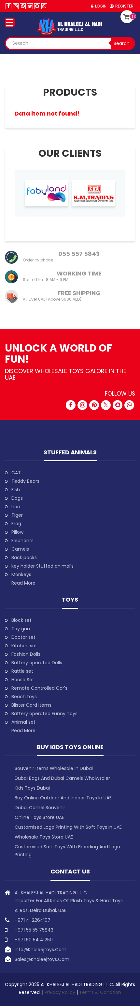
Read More (23, 583)
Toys (70, 599)
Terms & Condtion (100, 992)
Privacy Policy (61, 992)
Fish (15, 489)
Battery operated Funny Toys (44, 713)
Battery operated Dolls (36, 662)
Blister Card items (31, 705)
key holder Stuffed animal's (42, 566)
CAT (16, 472)
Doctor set (23, 637)
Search (122, 43)
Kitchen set (24, 645)
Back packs (24, 557)
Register (124, 6)
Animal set (23, 722)
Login (100, 6)
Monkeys (21, 574)
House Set (22, 679)
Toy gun (20, 628)
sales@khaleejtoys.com (42, 959)
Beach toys (24, 696)
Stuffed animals (70, 452)
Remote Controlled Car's (39, 688)
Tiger (17, 515)
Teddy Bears (25, 481)
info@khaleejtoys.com (40, 949)
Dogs (17, 498)
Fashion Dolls (25, 654)
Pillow (17, 532)
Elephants (22, 540)
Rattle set (22, 671)
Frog (16, 523)
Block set (21, 620)
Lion (15, 506)
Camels (20, 549)
